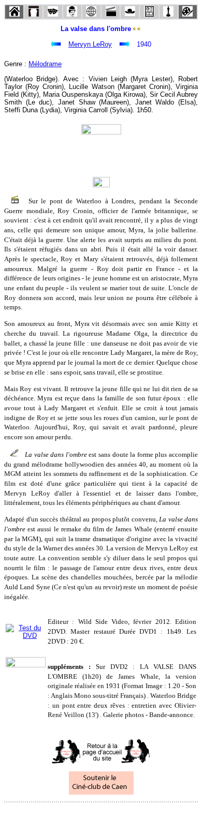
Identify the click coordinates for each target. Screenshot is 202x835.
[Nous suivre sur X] (101, 816)
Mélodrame (45, 64)
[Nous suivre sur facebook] (81, 816)
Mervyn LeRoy (90, 44)
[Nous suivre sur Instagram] (120, 816)
